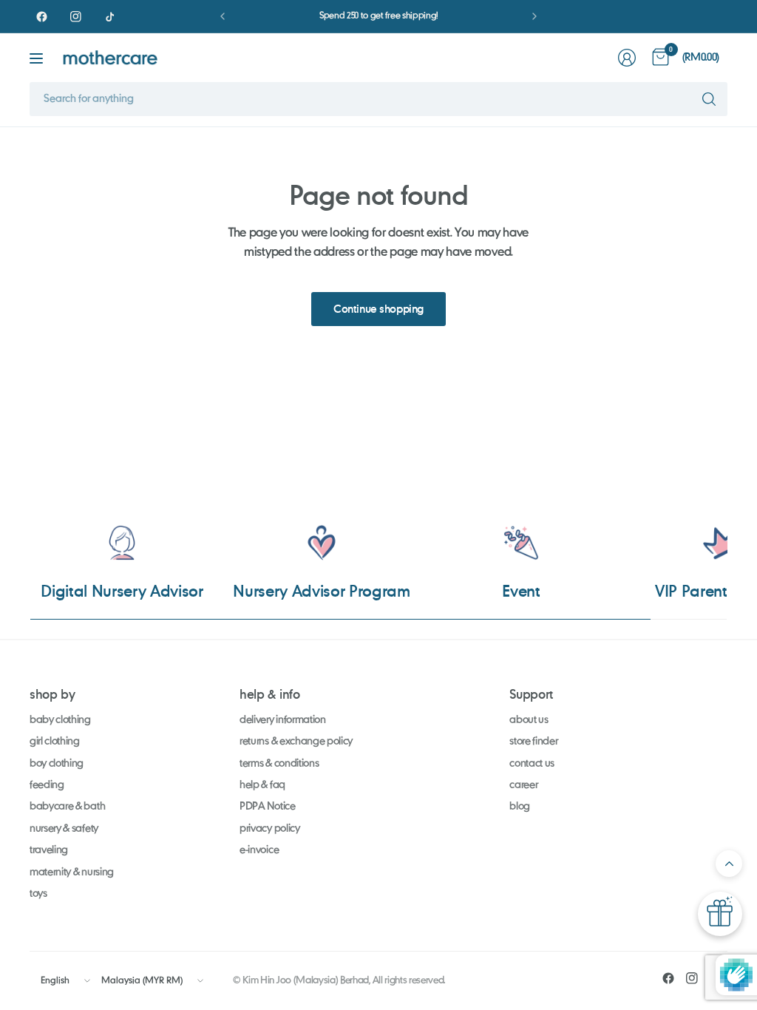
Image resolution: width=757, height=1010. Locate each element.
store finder (533, 741)
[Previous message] (222, 16)
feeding (47, 785)
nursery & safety (64, 829)
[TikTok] (109, 16)
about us (528, 720)
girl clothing (55, 741)
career (523, 785)
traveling (49, 850)
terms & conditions (279, 764)
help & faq (262, 785)
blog (519, 806)
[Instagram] (75, 16)
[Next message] (534, 16)
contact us (531, 764)
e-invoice (259, 850)
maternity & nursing (72, 872)
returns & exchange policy (296, 741)
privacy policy (270, 829)
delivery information (283, 720)
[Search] (708, 99)
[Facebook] (41, 16)
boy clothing (57, 764)
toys (38, 894)
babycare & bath (67, 806)
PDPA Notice (267, 806)
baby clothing (60, 720)
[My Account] (627, 58)
